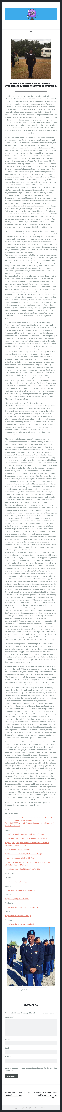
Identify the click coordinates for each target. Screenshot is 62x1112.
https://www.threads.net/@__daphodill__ (20, 924)
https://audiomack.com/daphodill (17, 849)
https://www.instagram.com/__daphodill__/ (21, 890)
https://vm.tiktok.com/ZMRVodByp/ (18, 916)
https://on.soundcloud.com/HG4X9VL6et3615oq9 (23, 854)
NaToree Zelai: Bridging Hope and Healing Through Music (17, 1093)
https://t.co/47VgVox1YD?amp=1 (17, 899)
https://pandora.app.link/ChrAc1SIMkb (19, 858)
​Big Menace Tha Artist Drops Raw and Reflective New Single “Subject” (45, 1095)
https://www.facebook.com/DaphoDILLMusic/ (22, 907)
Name (8, 1039)
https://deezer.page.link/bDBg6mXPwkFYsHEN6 (22, 869)
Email (7, 1048)
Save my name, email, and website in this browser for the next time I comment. (31, 1069)
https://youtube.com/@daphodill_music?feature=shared (26, 838)
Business (31, 89)
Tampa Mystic (30, 990)
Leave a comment (39, 990)
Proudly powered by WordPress (20, 1108)
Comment (9, 1017)
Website (8, 1057)
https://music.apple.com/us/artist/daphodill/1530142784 (26, 834)
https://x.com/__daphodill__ (16, 882)
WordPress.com (45, 1108)
